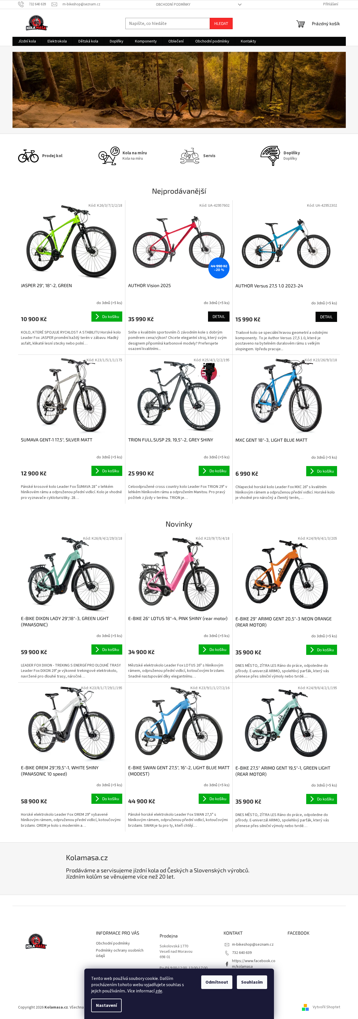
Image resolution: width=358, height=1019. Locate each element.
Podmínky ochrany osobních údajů (119, 953)
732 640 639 (242, 953)
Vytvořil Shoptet (326, 1007)
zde (158, 991)
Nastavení (106, 1005)
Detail (219, 316)
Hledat (221, 23)
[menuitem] (27, 41)
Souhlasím (252, 982)
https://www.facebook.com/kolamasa (253, 963)
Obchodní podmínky (173, 4)
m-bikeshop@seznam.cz (253, 944)
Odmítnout (216, 982)
